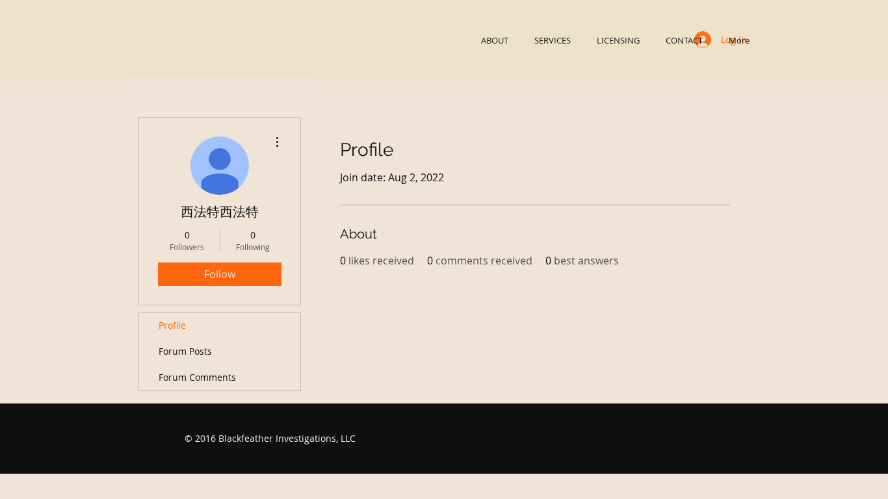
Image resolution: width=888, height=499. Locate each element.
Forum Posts (185, 351)
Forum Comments (197, 377)
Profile (172, 325)
